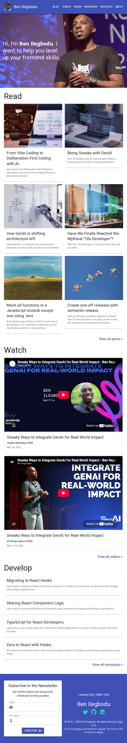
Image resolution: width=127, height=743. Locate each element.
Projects (106, 6)
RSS (106, 694)
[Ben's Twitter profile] (85, 712)
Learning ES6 (86, 694)
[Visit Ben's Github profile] (94, 711)
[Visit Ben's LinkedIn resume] (102, 711)
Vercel (102, 729)
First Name (14, 716)
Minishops (91, 6)
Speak (77, 6)
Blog (56, 6)
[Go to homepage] (8, 6)
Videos (67, 6)
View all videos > (110, 557)
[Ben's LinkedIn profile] (102, 712)
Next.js (79, 729)
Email (12, 702)
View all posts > (111, 339)
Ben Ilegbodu (25, 6)
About (119, 6)
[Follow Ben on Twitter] (85, 711)
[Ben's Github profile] (94, 712)
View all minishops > (107, 665)
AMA (99, 694)
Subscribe (31, 730)
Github (100, 732)
